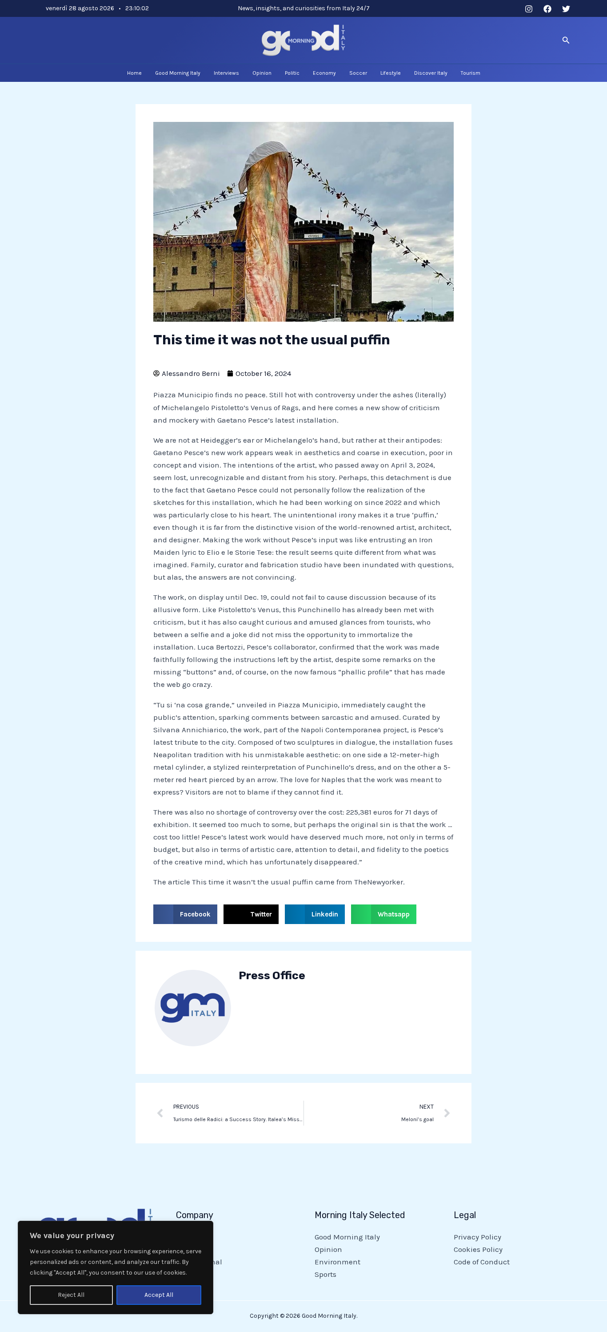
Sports (325, 1274)
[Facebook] (547, 9)
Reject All (71, 1295)
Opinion (328, 1249)
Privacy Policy (477, 1236)
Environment (337, 1261)
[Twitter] (566, 9)
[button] (566, 40)
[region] (115, 1267)
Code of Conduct (482, 1261)
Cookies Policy (478, 1249)
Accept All (158, 1295)
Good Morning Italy (347, 1236)
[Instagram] (529, 9)
